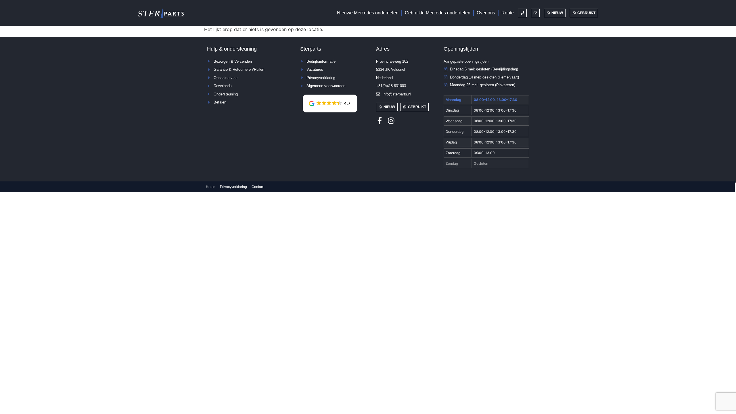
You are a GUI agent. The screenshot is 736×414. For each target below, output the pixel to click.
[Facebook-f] (379, 120)
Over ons (486, 12)
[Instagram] (391, 120)
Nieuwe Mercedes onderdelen (367, 12)
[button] (330, 103)
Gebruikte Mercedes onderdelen (437, 12)
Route (507, 12)
